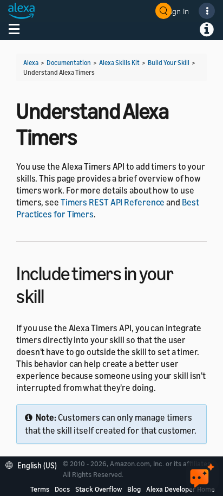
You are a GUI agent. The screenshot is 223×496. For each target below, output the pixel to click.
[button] (33, 464)
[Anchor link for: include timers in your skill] (53, 294)
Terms (39, 489)
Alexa (30, 63)
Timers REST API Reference (113, 202)
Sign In (177, 11)
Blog (134, 489)
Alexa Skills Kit (119, 63)
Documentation (69, 63)
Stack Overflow (98, 489)
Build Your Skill (168, 63)
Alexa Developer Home (180, 489)
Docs (62, 489)
